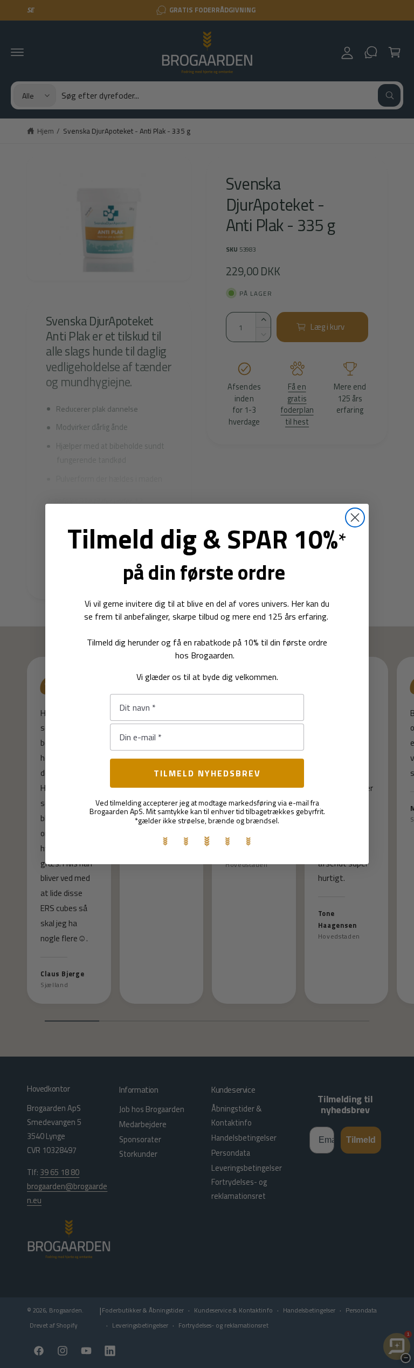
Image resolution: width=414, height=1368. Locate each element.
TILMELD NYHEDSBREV (207, 773)
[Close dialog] (355, 517)
